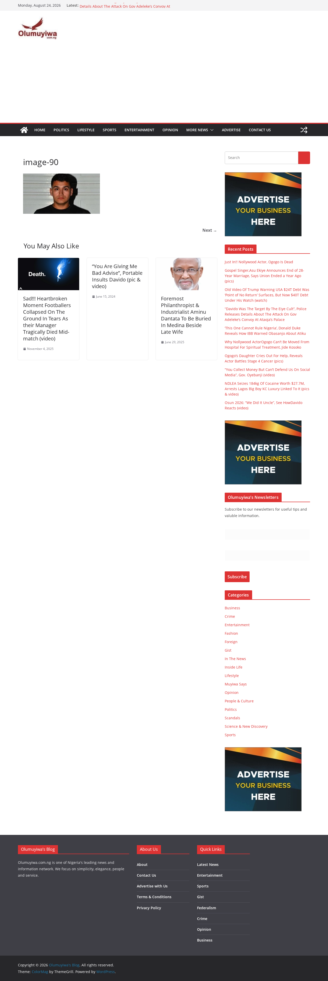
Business (232, 607)
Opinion (170, 129)
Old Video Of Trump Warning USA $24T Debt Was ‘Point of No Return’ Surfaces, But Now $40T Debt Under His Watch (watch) (267, 295)
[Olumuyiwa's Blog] (24, 130)
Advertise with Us (152, 886)
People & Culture (239, 701)
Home (39, 129)
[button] (211, 130)
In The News (235, 658)
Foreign (231, 641)
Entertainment (139, 129)
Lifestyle (86, 129)
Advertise (231, 129)
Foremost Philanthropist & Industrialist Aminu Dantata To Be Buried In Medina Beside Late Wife (186, 315)
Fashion (231, 633)
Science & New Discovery (246, 726)
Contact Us (260, 129)
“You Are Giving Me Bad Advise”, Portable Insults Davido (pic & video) (117, 276)
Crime (230, 616)
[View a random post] (304, 130)
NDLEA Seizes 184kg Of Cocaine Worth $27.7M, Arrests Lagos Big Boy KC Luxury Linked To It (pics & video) (267, 389)
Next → (209, 230)
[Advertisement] (164, 84)
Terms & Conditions (154, 896)
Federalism (206, 907)
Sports (109, 129)
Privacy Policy (149, 907)
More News (197, 129)
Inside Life (233, 667)
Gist (228, 650)
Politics (61, 129)
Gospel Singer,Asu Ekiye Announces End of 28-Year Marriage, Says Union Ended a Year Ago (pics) (264, 276)
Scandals (232, 717)
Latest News (208, 864)
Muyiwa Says (236, 684)
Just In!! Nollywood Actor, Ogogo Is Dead (259, 261)
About (142, 864)
